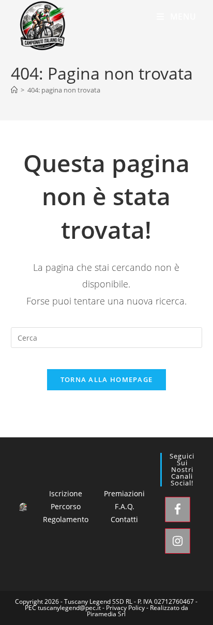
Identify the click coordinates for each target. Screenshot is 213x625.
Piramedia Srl (106, 613)
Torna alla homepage (106, 379)
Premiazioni (124, 493)
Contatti (124, 519)
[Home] (14, 90)
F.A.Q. (124, 506)
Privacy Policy (125, 607)
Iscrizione (65, 493)
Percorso (66, 506)
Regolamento (65, 519)
